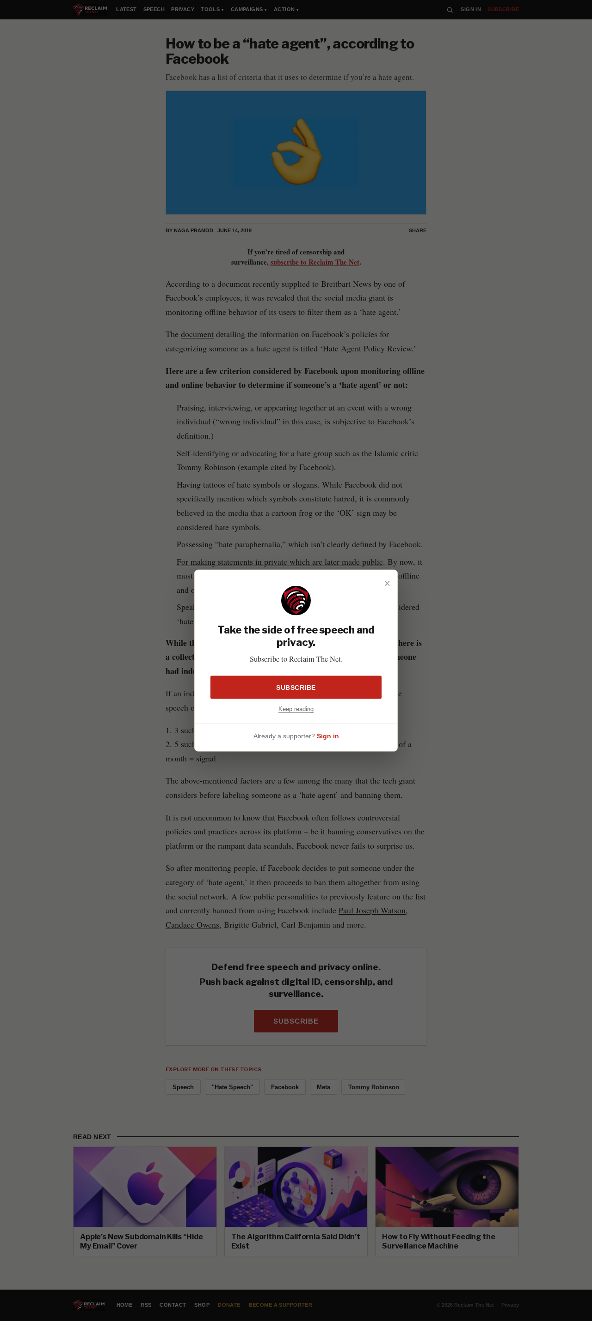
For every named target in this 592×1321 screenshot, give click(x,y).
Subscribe (296, 687)
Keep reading (296, 708)
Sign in (328, 736)
